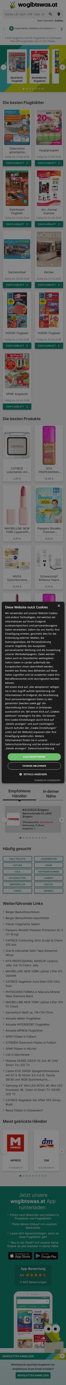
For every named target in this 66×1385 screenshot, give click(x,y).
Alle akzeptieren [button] (34, 756)
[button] (33, 774)
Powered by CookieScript (47, 780)
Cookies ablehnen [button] (34, 766)
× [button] (58, 605)
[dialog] (33, 692)
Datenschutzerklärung (41, 748)
